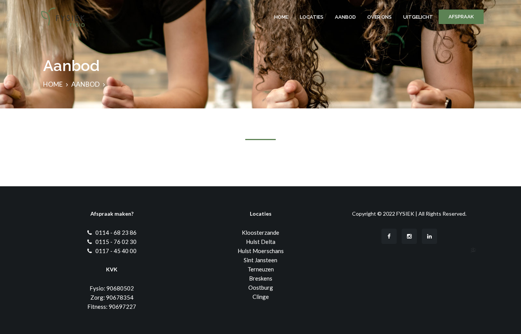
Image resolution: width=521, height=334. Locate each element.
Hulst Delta (260, 241)
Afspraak (461, 16)
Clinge (260, 296)
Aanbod (345, 17)
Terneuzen (261, 269)
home (53, 84)
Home (281, 17)
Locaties (311, 17)
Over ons (379, 17)
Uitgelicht (418, 17)
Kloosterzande (260, 232)
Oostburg (260, 287)
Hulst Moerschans (261, 250)
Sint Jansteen (260, 260)
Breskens (260, 278)
